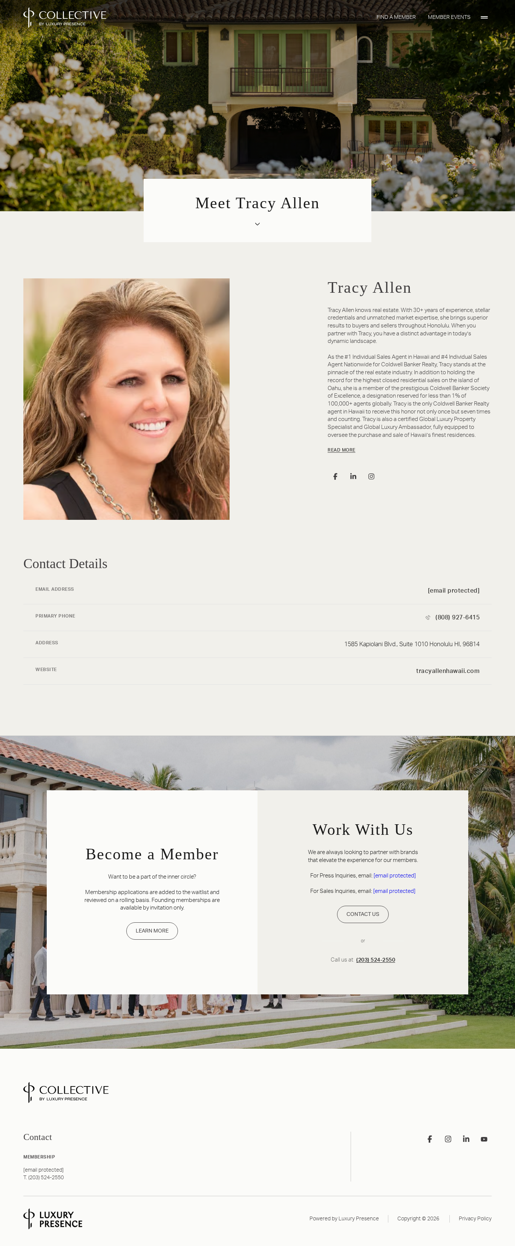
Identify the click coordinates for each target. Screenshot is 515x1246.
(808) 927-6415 (457, 618)
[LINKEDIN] (353, 476)
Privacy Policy (475, 1218)
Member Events (449, 17)
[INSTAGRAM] (371, 476)
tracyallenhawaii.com (448, 671)
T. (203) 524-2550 (43, 1177)
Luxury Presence (359, 1218)
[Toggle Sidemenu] (484, 17)
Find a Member (396, 17)
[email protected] (395, 876)
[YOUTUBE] (484, 1139)
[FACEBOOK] (335, 476)
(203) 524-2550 (375, 960)
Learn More (152, 931)
